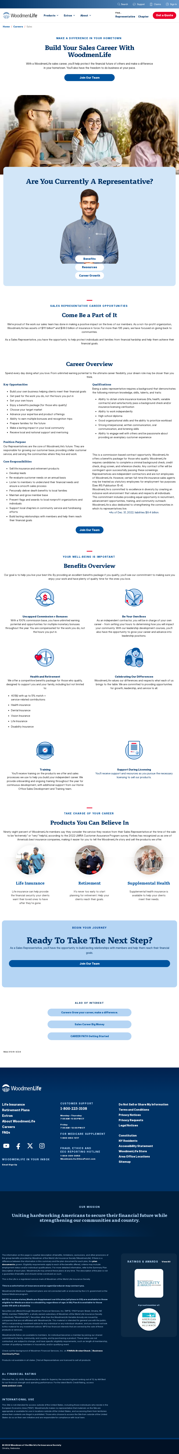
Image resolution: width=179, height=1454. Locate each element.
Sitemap (125, 1161)
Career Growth (89, 275)
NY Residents (128, 1140)
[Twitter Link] (30, 1145)
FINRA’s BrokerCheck (78, 1350)
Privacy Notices (130, 1115)
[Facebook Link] (18, 1145)
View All (166, 1261)
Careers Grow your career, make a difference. (89, 1012)
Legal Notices (128, 1125)
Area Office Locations (134, 1156)
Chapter (143, 16)
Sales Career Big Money (89, 1024)
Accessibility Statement (136, 1146)
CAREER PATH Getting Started (89, 1036)
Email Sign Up (9, 1164)
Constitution (128, 1135)
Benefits (89, 259)
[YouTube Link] (6, 1145)
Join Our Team (90, 77)
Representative (125, 16)
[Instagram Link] (41, 1145)
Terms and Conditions (134, 1109)
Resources (89, 267)
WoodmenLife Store (133, 1151)
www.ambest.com (12, 1385)
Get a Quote (164, 15)
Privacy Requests (131, 1120)
